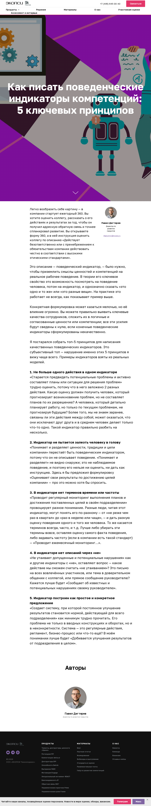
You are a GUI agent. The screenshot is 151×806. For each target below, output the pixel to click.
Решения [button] (41, 9)
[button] (135, 3)
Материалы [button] (70, 9)
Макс (138, 801)
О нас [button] (97, 9)
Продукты (11, 9)
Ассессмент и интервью (24, 13)
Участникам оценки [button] (129, 9)
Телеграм (122, 801)
